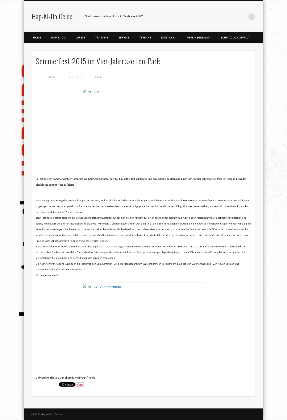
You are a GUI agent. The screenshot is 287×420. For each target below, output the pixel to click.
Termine (145, 37)
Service (123, 37)
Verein (80, 37)
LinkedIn (243, 16)
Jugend (98, 76)
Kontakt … (169, 37)
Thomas (50, 76)
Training (101, 37)
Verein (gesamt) (199, 37)
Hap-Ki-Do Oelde (52, 16)
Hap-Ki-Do (58, 37)
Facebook (225, 16)
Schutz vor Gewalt (235, 37)
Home (37, 37)
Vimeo (234, 16)
